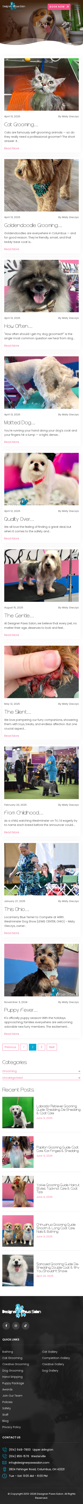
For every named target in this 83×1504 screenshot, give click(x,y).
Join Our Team (12, 1396)
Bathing (7, 1352)
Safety (6, 1408)
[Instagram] (16, 1326)
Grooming (9, 1071)
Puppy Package (13, 1383)
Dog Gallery (50, 1371)
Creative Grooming (15, 1364)
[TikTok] (25, 1326)
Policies (7, 1402)
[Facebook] (6, 1326)
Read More (11, 148)
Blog (5, 1421)
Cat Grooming (12, 1358)
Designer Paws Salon (50, 1494)
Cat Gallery (50, 1352)
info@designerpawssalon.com (29, 1463)
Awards (7, 1389)
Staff (5, 1415)
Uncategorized (12, 1078)
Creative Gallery (53, 1364)
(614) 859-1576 (19, 1456)
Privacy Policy (11, 1427)
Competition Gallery (56, 1358)
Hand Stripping (12, 1377)
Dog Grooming (12, 1371)
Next (52, 1047)
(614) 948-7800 (20, 1450)
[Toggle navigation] (77, 7)
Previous (10, 1047)
